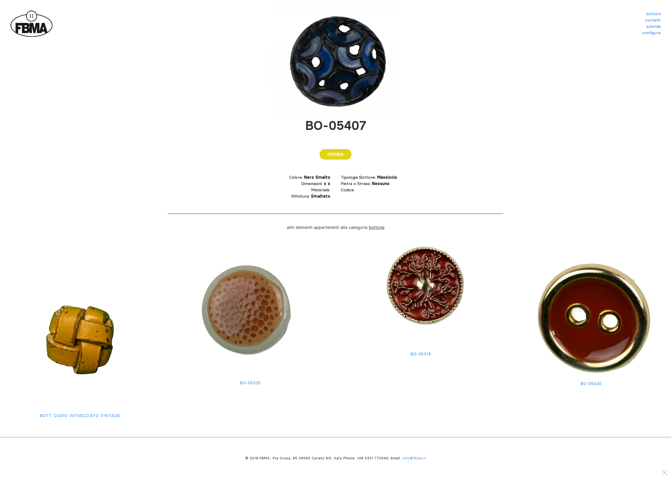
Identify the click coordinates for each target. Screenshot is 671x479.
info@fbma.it (414, 458)
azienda (653, 26)
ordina (335, 154)
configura (651, 32)
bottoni (653, 13)
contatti (653, 20)
